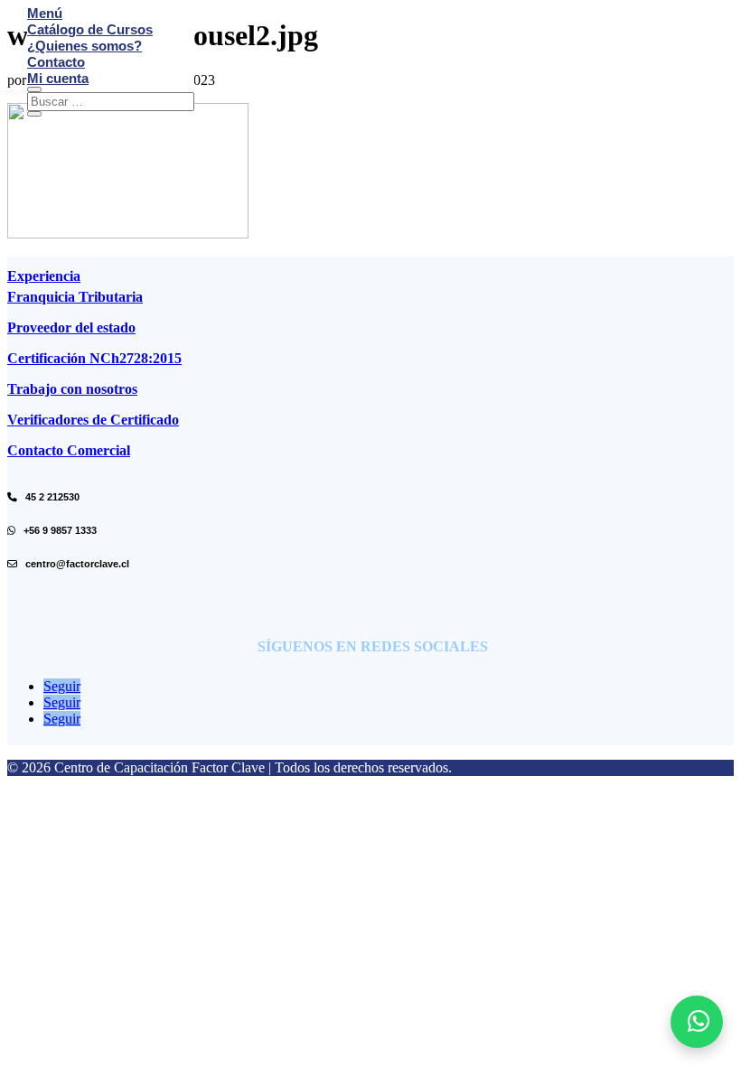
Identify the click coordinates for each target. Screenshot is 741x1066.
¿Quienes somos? (84, 45)
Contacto (56, 62)
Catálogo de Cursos (90, 29)
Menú (44, 13)
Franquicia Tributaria (75, 296)
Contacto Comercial (68, 450)
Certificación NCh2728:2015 (94, 358)
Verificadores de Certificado (93, 419)
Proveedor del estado (71, 327)
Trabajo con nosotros (72, 389)
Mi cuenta (58, 78)
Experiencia (43, 276)
